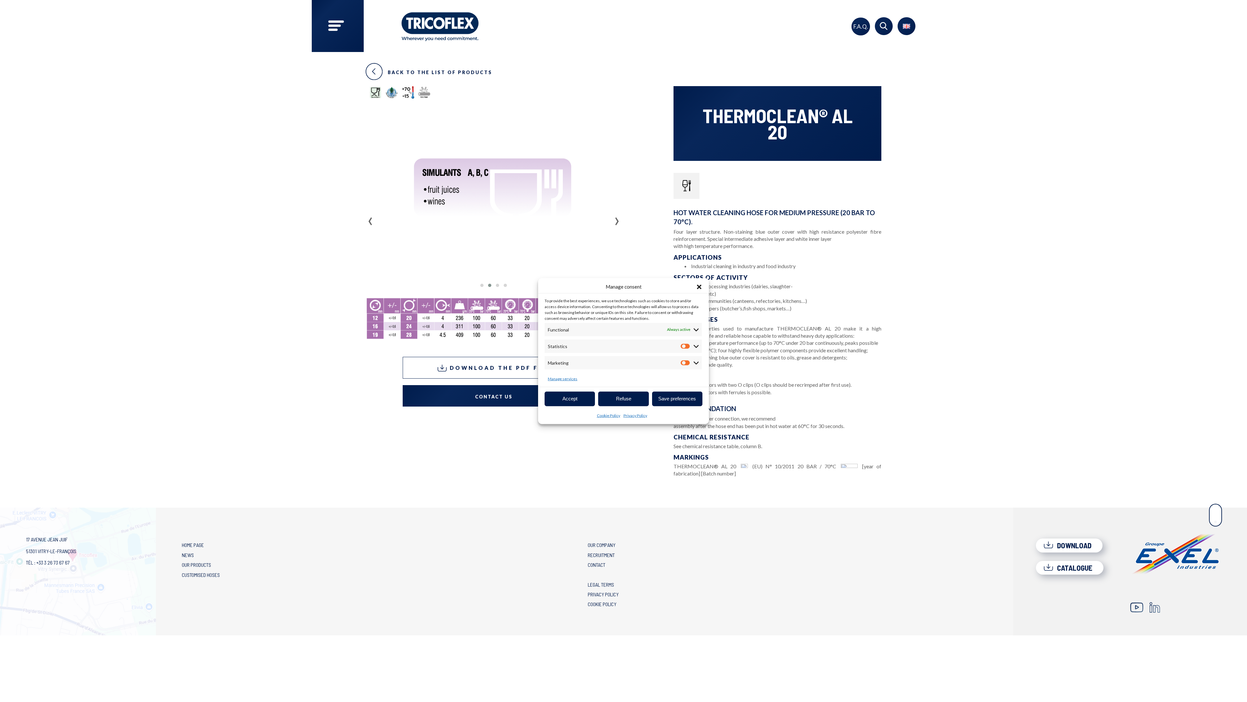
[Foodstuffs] (686, 186)
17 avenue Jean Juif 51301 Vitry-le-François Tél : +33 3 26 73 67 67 (51, 550)
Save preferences (677, 398)
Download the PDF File (498, 368)
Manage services (562, 378)
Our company (601, 545)
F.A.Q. (860, 26)
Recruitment (601, 555)
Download (1073, 545)
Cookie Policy (608, 415)
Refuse (623, 398)
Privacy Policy (635, 415)
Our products (196, 565)
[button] (699, 286)
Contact (596, 565)
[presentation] (370, 219)
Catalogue (1073, 567)
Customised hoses (201, 575)
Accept (569, 398)
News (188, 555)
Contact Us (493, 396)
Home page (193, 545)
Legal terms (601, 584)
